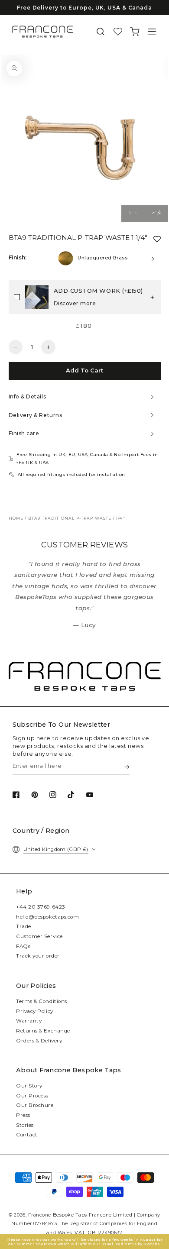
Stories (25, 1125)
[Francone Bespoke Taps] (42, 31)
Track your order (38, 956)
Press (23, 1115)
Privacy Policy (34, 1011)
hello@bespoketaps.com (47, 917)
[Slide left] (133, 213)
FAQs (23, 946)
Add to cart (84, 370)
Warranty (29, 1021)
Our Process (32, 1096)
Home (16, 518)
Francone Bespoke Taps (57, 1215)
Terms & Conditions (41, 1001)
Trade (23, 926)
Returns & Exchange (43, 1031)
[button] (100, 32)
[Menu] (152, 32)
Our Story (29, 1086)
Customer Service (39, 936)
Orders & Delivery (39, 1041)
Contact (27, 1135)
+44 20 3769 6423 (40, 907)
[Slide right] (156, 213)
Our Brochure (34, 1105)
